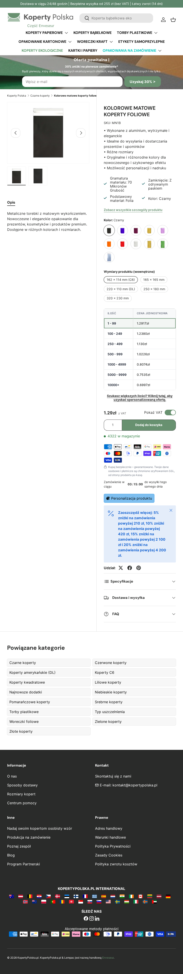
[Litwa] (149, 896)
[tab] (11, 202)
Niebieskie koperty (111, 692)
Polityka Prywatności (113, 846)
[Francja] (85, 896)
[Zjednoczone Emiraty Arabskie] (154, 901)
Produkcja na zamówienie (28, 837)
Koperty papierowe (44, 32)
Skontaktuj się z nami (113, 776)
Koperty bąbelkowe (92, 32)
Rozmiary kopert (21, 794)
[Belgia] (29, 896)
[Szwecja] (117, 901)
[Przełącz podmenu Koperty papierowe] (66, 32)
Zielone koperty (108, 721)
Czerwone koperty (111, 662)
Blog (11, 855)
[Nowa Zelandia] (34, 901)
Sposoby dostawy (22, 785)
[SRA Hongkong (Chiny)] (71, 901)
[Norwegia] (25, 901)
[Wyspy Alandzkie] (145, 901)
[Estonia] (66, 896)
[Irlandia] (131, 896)
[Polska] (43, 901)
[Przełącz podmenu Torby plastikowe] (155, 32)
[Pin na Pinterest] (138, 567)
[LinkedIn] (97, 919)
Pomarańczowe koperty (29, 702)
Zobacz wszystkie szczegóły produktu (133, 210)
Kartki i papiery (82, 50)
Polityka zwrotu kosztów (116, 864)
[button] (173, 20)
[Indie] (122, 896)
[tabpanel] (48, 221)
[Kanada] (140, 896)
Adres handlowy (108, 828)
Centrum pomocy (22, 803)
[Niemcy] (168, 896)
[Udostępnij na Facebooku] (129, 567)
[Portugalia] (53, 901)
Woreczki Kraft (92, 41)
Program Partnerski (23, 864)
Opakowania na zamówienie (129, 50)
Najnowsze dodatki (25, 692)
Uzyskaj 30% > (143, 81)
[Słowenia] (99, 901)
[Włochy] (135, 901)
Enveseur (108, 957)
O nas (12, 776)
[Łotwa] (159, 896)
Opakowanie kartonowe (42, 41)
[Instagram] (91, 919)
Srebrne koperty (109, 702)
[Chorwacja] (39, 896)
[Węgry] (126, 901)
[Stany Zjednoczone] (108, 901)
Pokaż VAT (153, 412)
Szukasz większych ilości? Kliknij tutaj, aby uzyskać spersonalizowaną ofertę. (140, 397)
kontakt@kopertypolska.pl (134, 785)
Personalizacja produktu (131, 498)
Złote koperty (21, 731)
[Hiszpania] (103, 896)
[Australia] (11, 896)
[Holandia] (112, 896)
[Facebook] (86, 919)
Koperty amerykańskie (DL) (32, 672)
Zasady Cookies (108, 855)
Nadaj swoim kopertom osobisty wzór (39, 828)
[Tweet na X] (120, 567)
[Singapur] (80, 901)
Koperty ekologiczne (42, 50)
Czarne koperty (40, 95)
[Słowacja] (89, 901)
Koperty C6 (104, 672)
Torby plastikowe (134, 32)
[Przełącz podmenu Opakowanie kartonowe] (70, 41)
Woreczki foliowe (24, 721)
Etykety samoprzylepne (141, 41)
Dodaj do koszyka (148, 425)
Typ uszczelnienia (110, 711)
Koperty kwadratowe (27, 682)
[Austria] (20, 896)
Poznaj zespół (19, 846)
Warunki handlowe (110, 837)
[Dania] (57, 896)
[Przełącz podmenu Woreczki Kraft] (111, 41)
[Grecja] (94, 896)
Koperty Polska (16, 95)
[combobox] (116, 18)
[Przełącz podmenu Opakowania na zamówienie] (159, 50)
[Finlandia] (76, 896)
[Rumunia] (62, 901)
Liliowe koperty (108, 682)
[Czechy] (48, 896)
